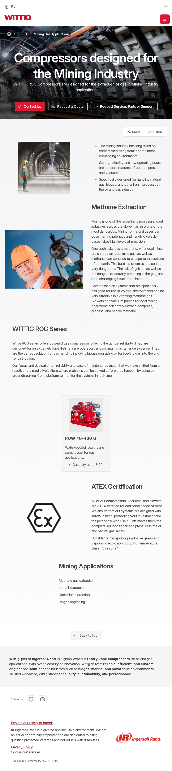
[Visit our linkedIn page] (31, 699)
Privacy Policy (22, 747)
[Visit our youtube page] (43, 699)
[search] (165, 7)
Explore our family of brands (32, 723)
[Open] (165, 19)
